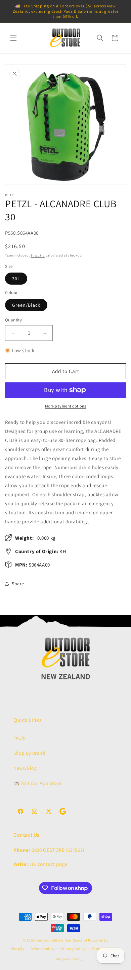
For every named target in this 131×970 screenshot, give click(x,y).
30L (16, 279)
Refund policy (42, 948)
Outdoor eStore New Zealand (61, 940)
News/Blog (25, 768)
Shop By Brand (29, 753)
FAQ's (19, 738)
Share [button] (18, 584)
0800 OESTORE (48, 850)
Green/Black (26, 305)
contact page (53, 864)
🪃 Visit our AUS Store (37, 783)
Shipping (38, 255)
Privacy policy (73, 948)
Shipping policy (69, 959)
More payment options (65, 405)
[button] (13, 37)
